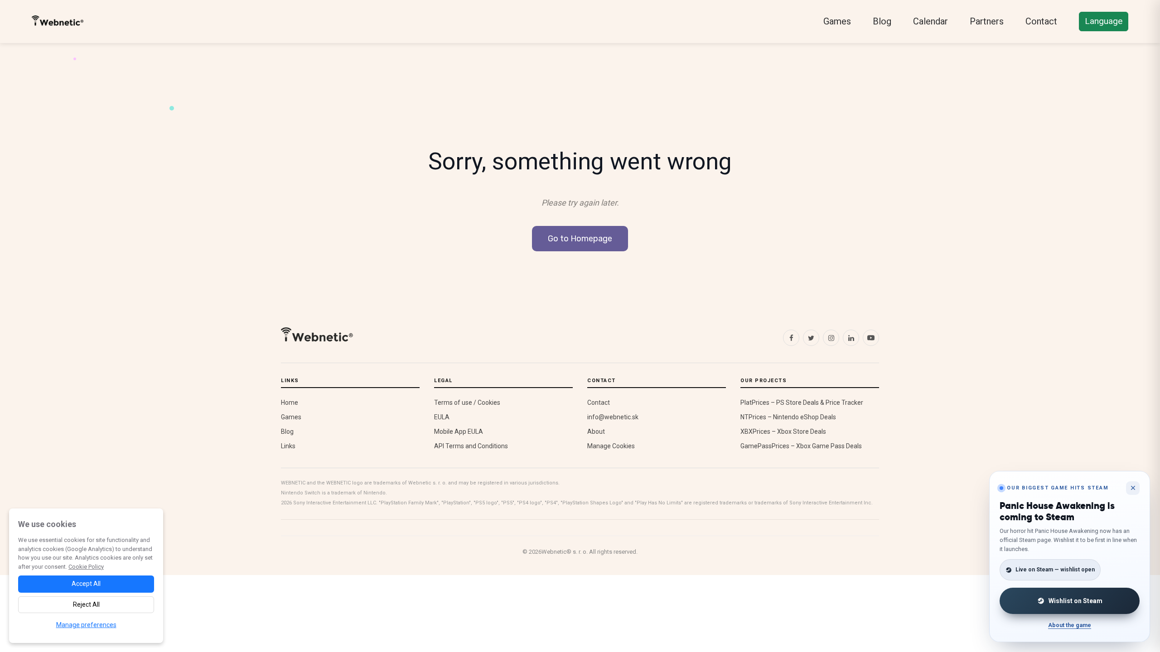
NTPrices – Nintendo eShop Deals (788, 417)
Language (1103, 21)
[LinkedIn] (851, 338)
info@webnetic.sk (612, 417)
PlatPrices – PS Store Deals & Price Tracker (801, 402)
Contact (1041, 21)
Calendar (930, 21)
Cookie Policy (86, 566)
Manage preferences (86, 624)
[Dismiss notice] (1133, 488)
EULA (442, 417)
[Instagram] (831, 338)
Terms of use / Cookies (467, 402)
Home (289, 402)
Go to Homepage (580, 239)
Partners (987, 21)
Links (288, 446)
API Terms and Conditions (471, 446)
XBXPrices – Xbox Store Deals (783, 431)
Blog (882, 21)
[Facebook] (791, 338)
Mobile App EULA (458, 431)
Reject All (86, 604)
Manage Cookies (611, 446)
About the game (1069, 625)
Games (837, 21)
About (596, 431)
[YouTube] (871, 338)
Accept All (86, 583)
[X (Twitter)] (811, 338)
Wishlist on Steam (1075, 600)
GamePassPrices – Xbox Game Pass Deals (801, 446)
